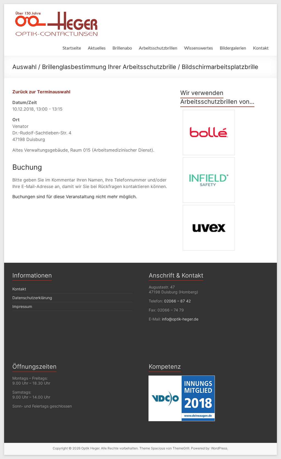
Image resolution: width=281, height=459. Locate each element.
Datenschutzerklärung (32, 297)
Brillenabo (122, 47)
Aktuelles (97, 47)
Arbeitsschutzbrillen (158, 47)
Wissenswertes (198, 47)
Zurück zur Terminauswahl (41, 91)
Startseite (72, 47)
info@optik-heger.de (180, 319)
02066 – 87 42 (177, 301)
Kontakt (261, 47)
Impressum (22, 306)
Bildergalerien (233, 47)
